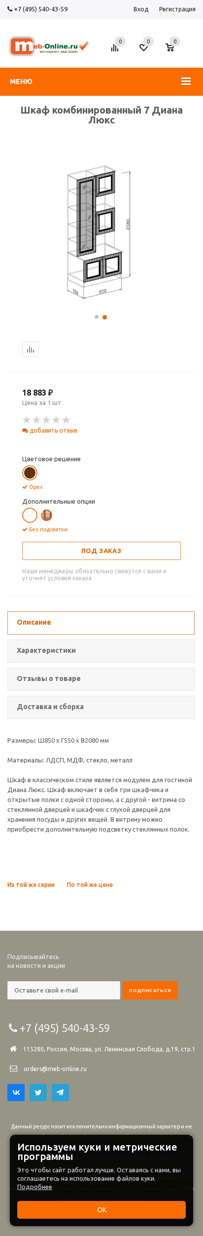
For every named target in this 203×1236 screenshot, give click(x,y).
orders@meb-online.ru (55, 1069)
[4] (57, 420)
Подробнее (34, 1186)
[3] (47, 420)
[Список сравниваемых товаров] (116, 51)
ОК (101, 1210)
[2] (37, 420)
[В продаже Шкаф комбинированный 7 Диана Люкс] (101, 302)
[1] (27, 420)
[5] (66, 420)
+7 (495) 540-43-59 (40, 8)
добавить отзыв (52, 430)
